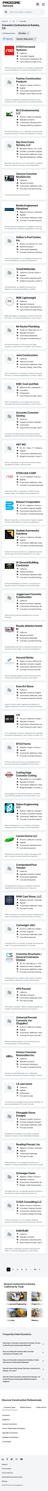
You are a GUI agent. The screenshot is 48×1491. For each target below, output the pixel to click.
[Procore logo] (11, 3)
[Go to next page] (39, 1269)
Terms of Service (7, 1473)
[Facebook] (7, 1459)
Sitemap (4, 1481)
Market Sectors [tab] (25, 1407)
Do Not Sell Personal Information (12, 1477)
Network (8, 6)
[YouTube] (21, 1459)
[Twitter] (12, 1459)
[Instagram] (16, 1459)
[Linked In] (3, 1459)
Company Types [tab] (9, 1407)
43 (35, 1269)
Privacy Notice (6, 1468)
